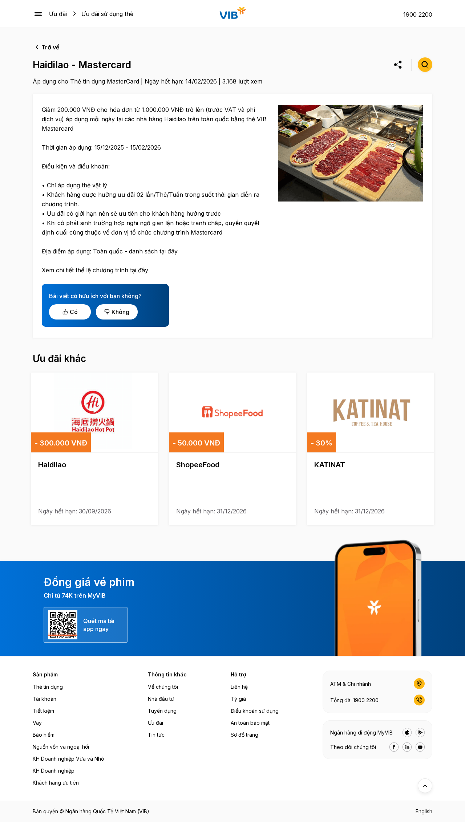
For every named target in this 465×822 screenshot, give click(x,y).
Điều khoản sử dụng (255, 711)
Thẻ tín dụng (48, 687)
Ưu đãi (58, 13)
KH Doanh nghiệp (53, 771)
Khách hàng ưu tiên (56, 783)
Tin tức (156, 735)
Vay (37, 723)
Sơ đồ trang (244, 735)
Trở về (50, 47)
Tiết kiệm (43, 711)
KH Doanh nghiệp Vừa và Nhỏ (68, 759)
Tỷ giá (238, 699)
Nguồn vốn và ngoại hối (61, 747)
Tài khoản (44, 699)
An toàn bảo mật (250, 723)
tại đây (168, 251)
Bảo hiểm (43, 735)
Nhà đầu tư (161, 699)
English (424, 811)
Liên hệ (239, 687)
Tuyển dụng (162, 711)
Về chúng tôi (163, 687)
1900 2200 (417, 14)
